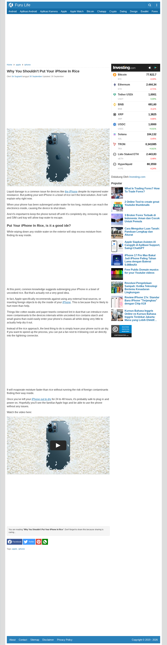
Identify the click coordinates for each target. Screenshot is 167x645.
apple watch (77, 11)
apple (64, 11)
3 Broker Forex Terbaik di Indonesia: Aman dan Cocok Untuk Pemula (142, 218)
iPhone (66, 302)
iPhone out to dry (41, 399)
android (12, 11)
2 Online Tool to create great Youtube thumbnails (142, 203)
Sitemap (34, 639)
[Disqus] (58, 593)
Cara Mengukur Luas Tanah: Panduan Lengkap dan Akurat (142, 231)
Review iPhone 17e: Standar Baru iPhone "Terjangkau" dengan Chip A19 (142, 300)
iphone (22, 549)
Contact (23, 639)
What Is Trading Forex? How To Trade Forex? (142, 190)
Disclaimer (48, 639)
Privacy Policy (64, 639)
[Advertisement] (83, 39)
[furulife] (10, 5)
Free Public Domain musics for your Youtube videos (142, 271)
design (133, 11)
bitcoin (90, 11)
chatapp (101, 11)
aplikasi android (28, 11)
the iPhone (71, 191)
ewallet (144, 11)
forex (155, 11)
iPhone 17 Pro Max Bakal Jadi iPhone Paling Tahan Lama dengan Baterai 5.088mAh (140, 260)
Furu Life (22, 5)
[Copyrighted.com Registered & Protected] (121, 336)
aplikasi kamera (49, 11)
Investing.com (137, 176)
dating (123, 11)
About (12, 639)
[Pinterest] (39, 542)
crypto (113, 11)
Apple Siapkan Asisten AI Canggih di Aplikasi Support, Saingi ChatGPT (142, 245)
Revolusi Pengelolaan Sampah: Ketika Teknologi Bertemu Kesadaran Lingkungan (141, 288)
